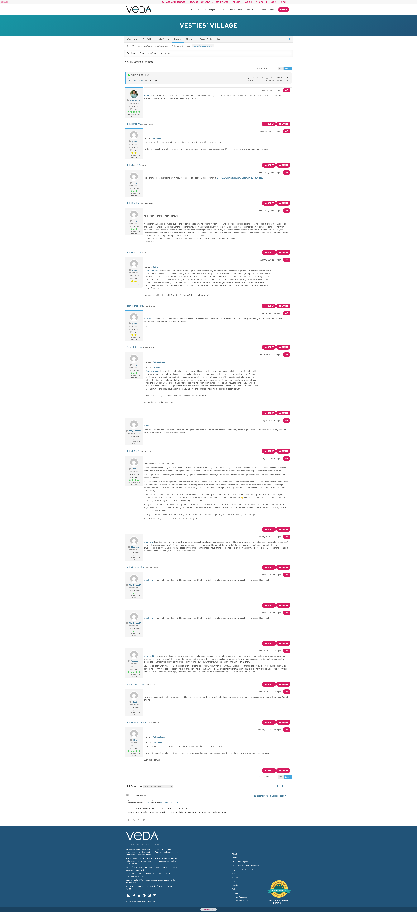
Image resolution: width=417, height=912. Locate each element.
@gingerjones (159, 362)
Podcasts (235, 877)
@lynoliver (149, 542)
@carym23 (149, 656)
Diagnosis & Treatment (218, 9)
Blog (234, 873)
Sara (129, 347)
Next (286, 68)
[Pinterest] (144, 896)
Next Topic (282, 786)
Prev (275, 68)
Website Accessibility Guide (242, 901)
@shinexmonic (151, 271)
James (146, 802)
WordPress (158, 886)
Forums (177, 39)
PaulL (141, 80)
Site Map (235, 881)
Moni (135, 183)
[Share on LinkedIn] (144, 819)
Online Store (237, 889)
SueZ (135, 702)
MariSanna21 (135, 585)
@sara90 (148, 318)
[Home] (139, 9)
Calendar (247, 2)
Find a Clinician (236, 9)
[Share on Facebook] (128, 819)
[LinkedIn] (149, 896)
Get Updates (207, 2)
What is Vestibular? (198, 9)
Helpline (193, 2)
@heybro (157, 139)
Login (219, 39)
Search (283, 2)
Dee (135, 451)
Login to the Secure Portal (242, 870)
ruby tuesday (135, 431)
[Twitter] (134, 896)
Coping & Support (251, 9)
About (234, 854)
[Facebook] (128, 896)
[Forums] (127, 46)
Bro (135, 740)
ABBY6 (130, 684)
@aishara (148, 95)
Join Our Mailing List (240, 862)
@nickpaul (148, 580)
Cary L (135, 469)
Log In (273, 2)
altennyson (135, 100)
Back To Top (208, 909)
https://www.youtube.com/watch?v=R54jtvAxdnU (240, 178)
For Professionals (268, 9)
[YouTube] (154, 896)
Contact (235, 858)
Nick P (143, 567)
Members (190, 39)
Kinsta (128, 889)
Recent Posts (206, 39)
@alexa (156, 267)
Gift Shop (235, 2)
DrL (128, 124)
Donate (283, 9)
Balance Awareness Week (174, 2)
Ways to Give (261, 2)
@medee (148, 426)
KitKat (134, 124)
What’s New (132, 39)
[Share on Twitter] (134, 819)
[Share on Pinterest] (139, 819)
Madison (135, 547)
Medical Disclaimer (239, 897)
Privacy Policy (237, 893)
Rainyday (135, 661)
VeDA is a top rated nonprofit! (279, 902)
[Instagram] (139, 896)
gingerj (135, 141)
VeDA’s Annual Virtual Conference (245, 866)
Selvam (137, 722)
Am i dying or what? (169, 802)
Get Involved (222, 2)
